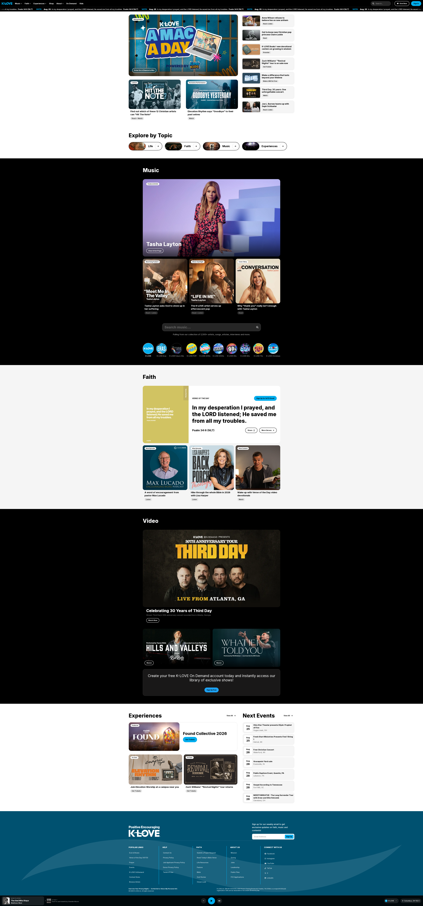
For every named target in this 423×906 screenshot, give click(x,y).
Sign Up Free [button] (211, 690)
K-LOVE (391, 901)
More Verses (267, 430)
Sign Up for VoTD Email (265, 398)
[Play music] (211, 900)
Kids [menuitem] (81, 3)
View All (230, 716)
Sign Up (289, 837)
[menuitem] (18, 3)
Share (250, 430)
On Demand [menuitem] (71, 3)
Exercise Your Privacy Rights (139, 889)
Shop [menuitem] (51, 3)
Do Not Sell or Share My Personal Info (164, 889)
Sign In (416, 3)
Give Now (403, 3)
